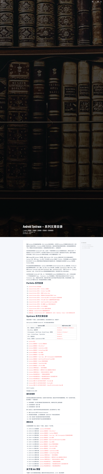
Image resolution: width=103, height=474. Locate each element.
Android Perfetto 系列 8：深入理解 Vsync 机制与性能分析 (42, 304)
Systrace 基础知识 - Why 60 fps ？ (37, 346)
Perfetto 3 (71, 327)
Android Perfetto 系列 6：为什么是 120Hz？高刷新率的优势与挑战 (44, 299)
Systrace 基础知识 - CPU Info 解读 (37, 365)
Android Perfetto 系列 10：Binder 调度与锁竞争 (40, 308)
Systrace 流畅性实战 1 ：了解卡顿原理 (38, 367)
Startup (30, 230)
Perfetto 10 (59, 338)
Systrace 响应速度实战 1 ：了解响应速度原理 (39, 374)
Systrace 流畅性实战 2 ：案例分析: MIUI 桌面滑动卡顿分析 (42, 370)
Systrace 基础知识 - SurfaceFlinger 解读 (38, 350)
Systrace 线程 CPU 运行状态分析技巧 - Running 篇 (40, 383)
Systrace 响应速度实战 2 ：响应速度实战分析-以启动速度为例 (43, 376)
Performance (51, 230)
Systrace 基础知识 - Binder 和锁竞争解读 (38, 361)
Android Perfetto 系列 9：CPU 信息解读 (38, 306)
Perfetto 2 (65, 327)
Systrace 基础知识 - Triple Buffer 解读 (38, 363)
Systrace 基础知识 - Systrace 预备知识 (38, 343)
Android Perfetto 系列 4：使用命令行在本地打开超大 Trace (42, 295)
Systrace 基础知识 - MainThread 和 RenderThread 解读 (42, 359)
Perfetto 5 (59, 332)
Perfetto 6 (59, 330)
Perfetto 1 (59, 327)
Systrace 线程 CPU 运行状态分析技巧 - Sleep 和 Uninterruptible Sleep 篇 (46, 385)
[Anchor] (36, 394)
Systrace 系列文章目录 (45, 428)
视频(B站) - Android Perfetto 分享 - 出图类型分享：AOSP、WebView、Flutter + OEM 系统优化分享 (52, 312)
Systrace (45, 230)
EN (98, 1)
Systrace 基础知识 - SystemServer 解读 (38, 348)
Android (35, 230)
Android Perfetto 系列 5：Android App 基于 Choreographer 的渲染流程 (45, 297)
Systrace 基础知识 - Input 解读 (36, 352)
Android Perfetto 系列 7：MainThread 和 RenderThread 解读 (43, 302)
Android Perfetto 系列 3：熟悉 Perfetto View (39, 293)
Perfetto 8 (59, 334)
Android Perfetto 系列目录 (35, 286)
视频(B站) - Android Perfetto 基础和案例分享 (39, 310)
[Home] (101, 2)
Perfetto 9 (59, 336)
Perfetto (40, 230)
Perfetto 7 (65, 332)
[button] (92, 2)
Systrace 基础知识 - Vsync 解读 (36, 354)
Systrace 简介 (32, 341)
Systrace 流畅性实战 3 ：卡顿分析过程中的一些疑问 (41, 372)
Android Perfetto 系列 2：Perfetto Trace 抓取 (39, 291)
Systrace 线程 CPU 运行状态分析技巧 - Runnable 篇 (41, 380)
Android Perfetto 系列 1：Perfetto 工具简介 (39, 288)
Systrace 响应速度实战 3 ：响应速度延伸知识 (39, 378)
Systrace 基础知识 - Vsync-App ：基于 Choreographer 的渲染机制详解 (45, 356)
